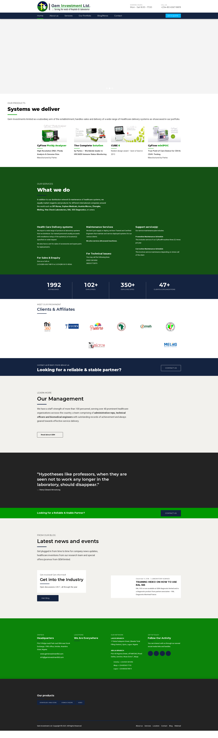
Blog (171, 726)
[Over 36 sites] (47, 326)
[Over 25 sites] (121, 326)
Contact (118, 15)
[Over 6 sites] (96, 326)
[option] (53, 142)
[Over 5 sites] (72, 326)
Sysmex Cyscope (67, 702)
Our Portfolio (85, 15)
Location (156, 726)
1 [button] (107, 88)
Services (68, 15)
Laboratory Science (161, 579)
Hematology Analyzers (48, 702)
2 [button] (109, 88)
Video (80, 702)
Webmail (177, 726)
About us (54, 15)
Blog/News (102, 15)
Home (40, 15)
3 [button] (112, 88)
